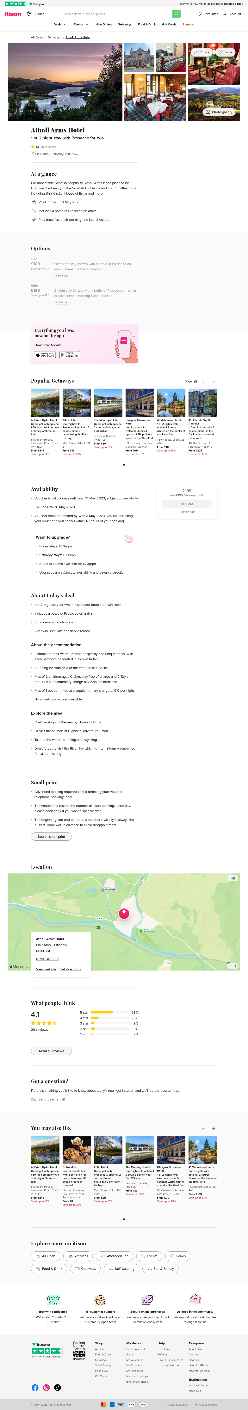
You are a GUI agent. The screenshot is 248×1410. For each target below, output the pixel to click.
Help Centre (165, 1349)
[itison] (13, 14)
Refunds (163, 1354)
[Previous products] (204, 381)
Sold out (187, 147)
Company (196, 1343)
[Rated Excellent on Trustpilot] (16, 4)
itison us (194, 1360)
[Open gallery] (124, 82)
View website (46, 969)
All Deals (37, 37)
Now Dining (104, 24)
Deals (57, 24)
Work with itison (198, 1385)
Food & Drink (147, 24)
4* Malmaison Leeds (169, 420)
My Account (133, 1365)
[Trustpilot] (37, 4)
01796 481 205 (47, 958)
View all (191, 381)
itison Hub (195, 1391)
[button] (124, 465)
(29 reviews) (48, 146)
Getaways (125, 24)
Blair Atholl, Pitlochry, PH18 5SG (56, 154)
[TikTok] (57, 1390)
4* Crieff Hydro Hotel (44, 420)
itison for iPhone (198, 1365)
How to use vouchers (170, 1360)
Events (78, 24)
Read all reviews (51, 1050)
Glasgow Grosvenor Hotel (138, 421)
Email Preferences (137, 1382)
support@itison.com (169, 1365)
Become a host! (233, 4)
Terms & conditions (205, 1405)
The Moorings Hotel (106, 420)
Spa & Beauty (103, 1365)
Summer (189, 24)
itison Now (101, 1371)
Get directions (70, 969)
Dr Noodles (70, 1167)
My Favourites (134, 1371)
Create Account (135, 1349)
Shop (99, 1343)
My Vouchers (134, 1360)
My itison (133, 1343)
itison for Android (199, 1371)
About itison (196, 1349)
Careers (193, 1354)
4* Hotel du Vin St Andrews (200, 421)
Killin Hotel (70, 420)
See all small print (51, 836)
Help (161, 1343)
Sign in (130, 1354)
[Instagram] (46, 1390)
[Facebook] (35, 1390)
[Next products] (213, 381)
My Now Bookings (137, 1376)
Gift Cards (169, 24)
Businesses (198, 1380)
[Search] (176, 14)
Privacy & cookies (177, 1405)
